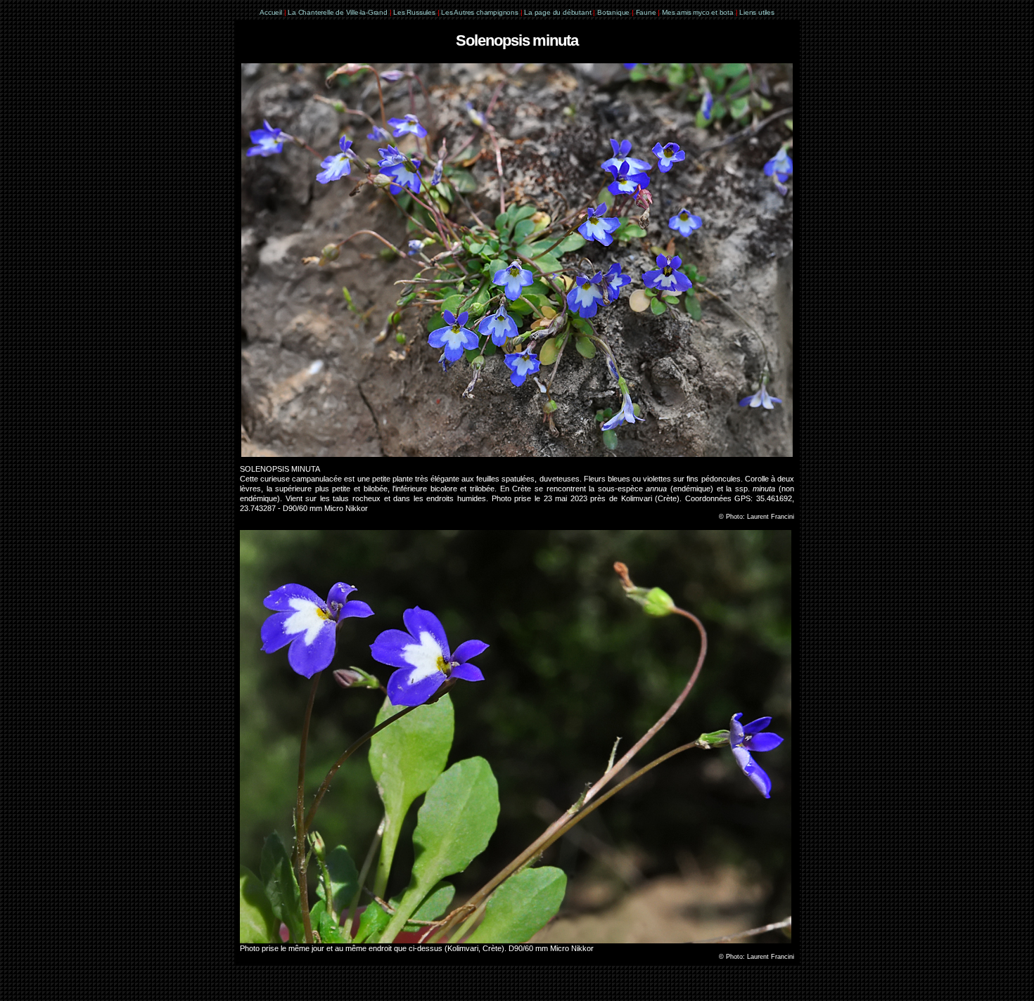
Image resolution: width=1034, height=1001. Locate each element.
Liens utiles (756, 12)
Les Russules (414, 12)
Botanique (613, 12)
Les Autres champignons (479, 12)
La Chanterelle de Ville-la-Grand (338, 12)
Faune (646, 12)
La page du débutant (557, 12)
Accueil (271, 12)
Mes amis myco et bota (698, 12)
